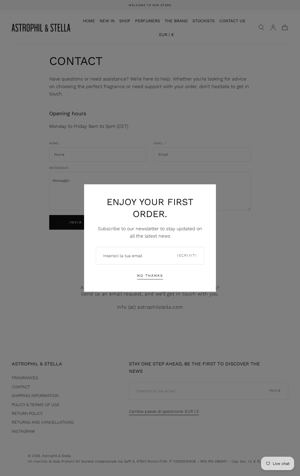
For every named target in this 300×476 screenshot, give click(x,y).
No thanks (150, 276)
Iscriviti (187, 255)
